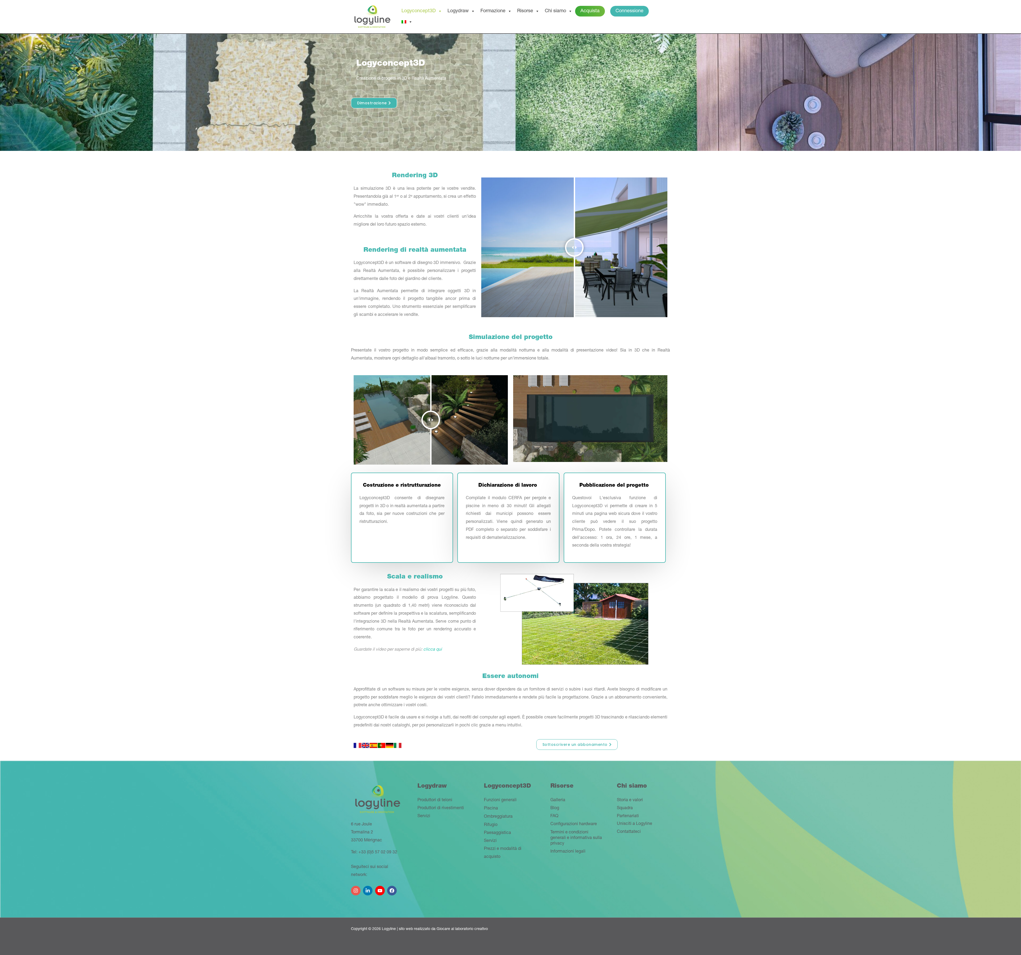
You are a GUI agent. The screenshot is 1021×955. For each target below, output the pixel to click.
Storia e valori (630, 800)
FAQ (554, 816)
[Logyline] (372, 17)
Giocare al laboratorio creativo (462, 929)
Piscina (491, 809)
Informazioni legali (567, 852)
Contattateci (629, 832)
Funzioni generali (500, 800)
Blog (554, 808)
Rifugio (490, 825)
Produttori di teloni (434, 800)
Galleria (557, 800)
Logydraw (458, 11)
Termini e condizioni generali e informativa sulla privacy (576, 838)
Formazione (492, 11)
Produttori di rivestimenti (440, 808)
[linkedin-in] (368, 888)
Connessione (629, 11)
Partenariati (628, 816)
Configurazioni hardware (573, 824)
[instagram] (356, 888)
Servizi (423, 816)
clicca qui (432, 650)
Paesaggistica (497, 833)
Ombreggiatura (498, 817)
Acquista (590, 11)
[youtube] (380, 888)
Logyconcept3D (418, 11)
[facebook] (392, 888)
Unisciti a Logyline (634, 824)
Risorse (525, 11)
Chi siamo (555, 11)
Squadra (625, 808)
